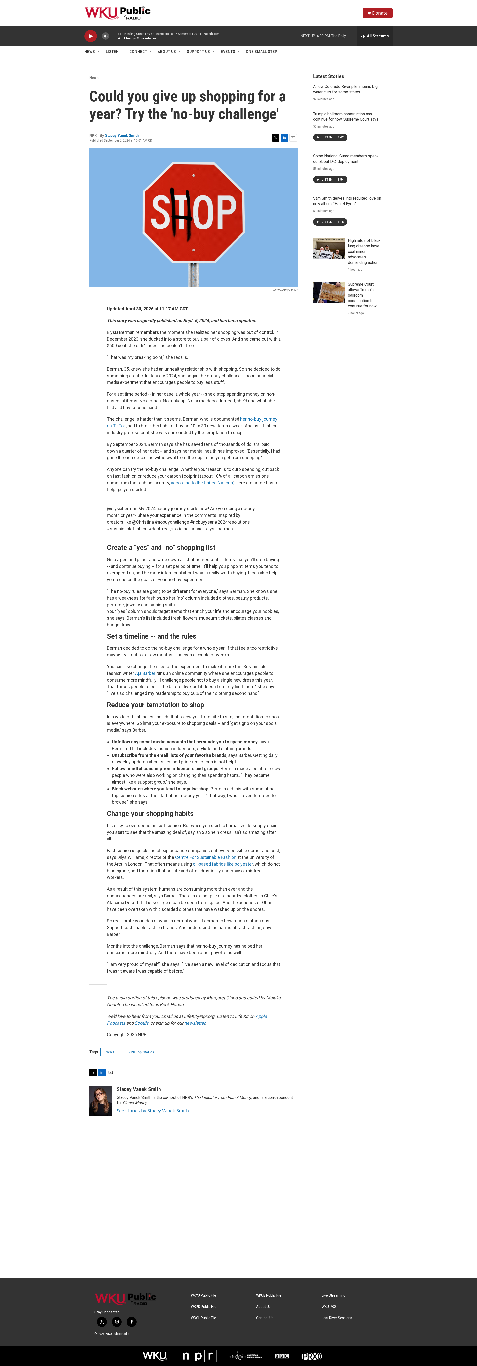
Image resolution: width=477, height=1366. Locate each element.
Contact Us (264, 1318)
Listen (112, 52)
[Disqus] (238, 1210)
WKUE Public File (268, 1295)
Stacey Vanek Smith (122, 135)
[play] (91, 36)
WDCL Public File (203, 1318)
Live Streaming (333, 1295)
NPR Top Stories (141, 1052)
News (89, 52)
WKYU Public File (203, 1295)
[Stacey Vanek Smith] (100, 1101)
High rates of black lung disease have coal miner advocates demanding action (364, 251)
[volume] (105, 36)
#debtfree (159, 528)
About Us (167, 52)
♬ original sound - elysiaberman (201, 528)
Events (228, 52)
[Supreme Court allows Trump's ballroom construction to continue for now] (329, 292)
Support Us (198, 52)
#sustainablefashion (127, 528)
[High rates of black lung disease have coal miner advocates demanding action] (329, 248)
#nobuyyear (202, 522)
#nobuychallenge (172, 522)
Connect (138, 52)
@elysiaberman (122, 508)
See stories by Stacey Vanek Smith (153, 1111)
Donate (380, 13)
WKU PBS (329, 1307)
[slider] (113, 35)
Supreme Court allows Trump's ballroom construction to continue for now (362, 295)
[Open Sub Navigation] (99, 52)
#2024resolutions (232, 522)
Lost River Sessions (337, 1318)
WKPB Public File (203, 1307)
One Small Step (261, 52)
